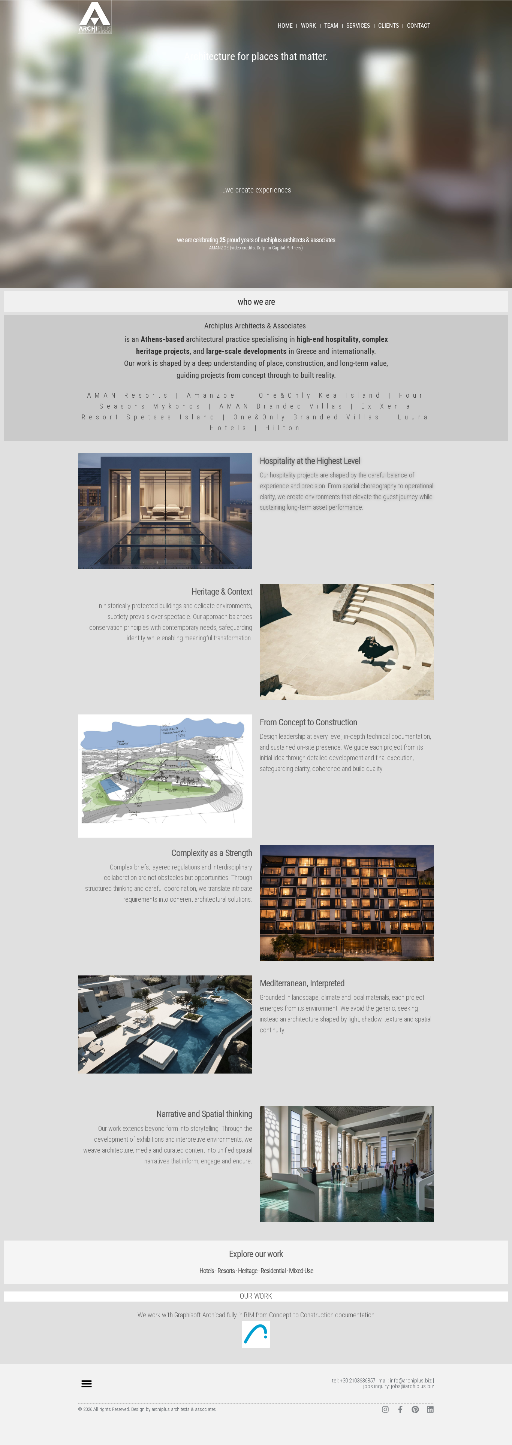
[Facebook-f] (400, 1409)
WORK (308, 25)
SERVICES (358, 25)
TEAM (331, 25)
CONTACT (418, 25)
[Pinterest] (415, 1409)
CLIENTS (388, 25)
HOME (285, 25)
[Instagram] (385, 1409)
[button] (86, 1383)
